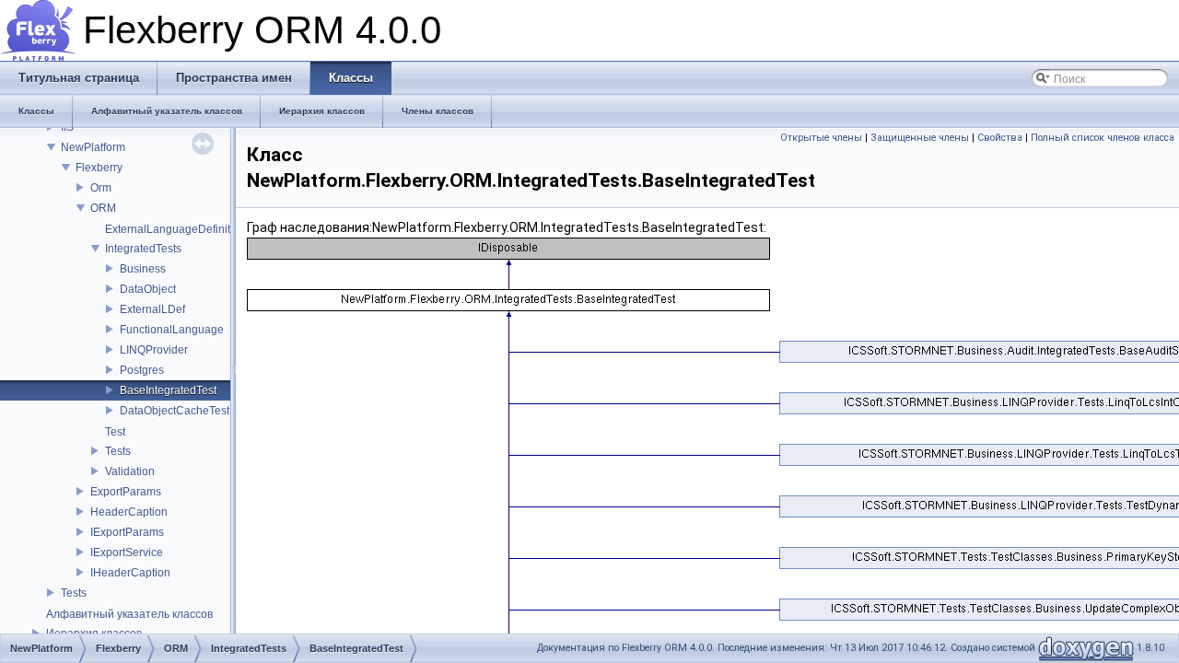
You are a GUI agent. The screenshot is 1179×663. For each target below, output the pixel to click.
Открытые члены (821, 138)
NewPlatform (93, 147)
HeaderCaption (129, 512)
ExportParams (125, 491)
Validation (130, 471)
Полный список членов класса (1102, 138)
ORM (103, 208)
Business (143, 268)
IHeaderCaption (130, 572)
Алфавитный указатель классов (129, 614)
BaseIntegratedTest (168, 390)
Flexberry (99, 167)
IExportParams (127, 532)
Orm (100, 187)
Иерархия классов (94, 633)
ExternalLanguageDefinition (175, 229)
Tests (118, 451)
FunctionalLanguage (172, 329)
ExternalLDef (152, 309)
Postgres (142, 370)
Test (115, 431)
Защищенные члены (919, 138)
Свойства (999, 138)
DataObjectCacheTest (174, 410)
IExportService (126, 552)
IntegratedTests (143, 248)
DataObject (148, 289)
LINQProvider (154, 349)
